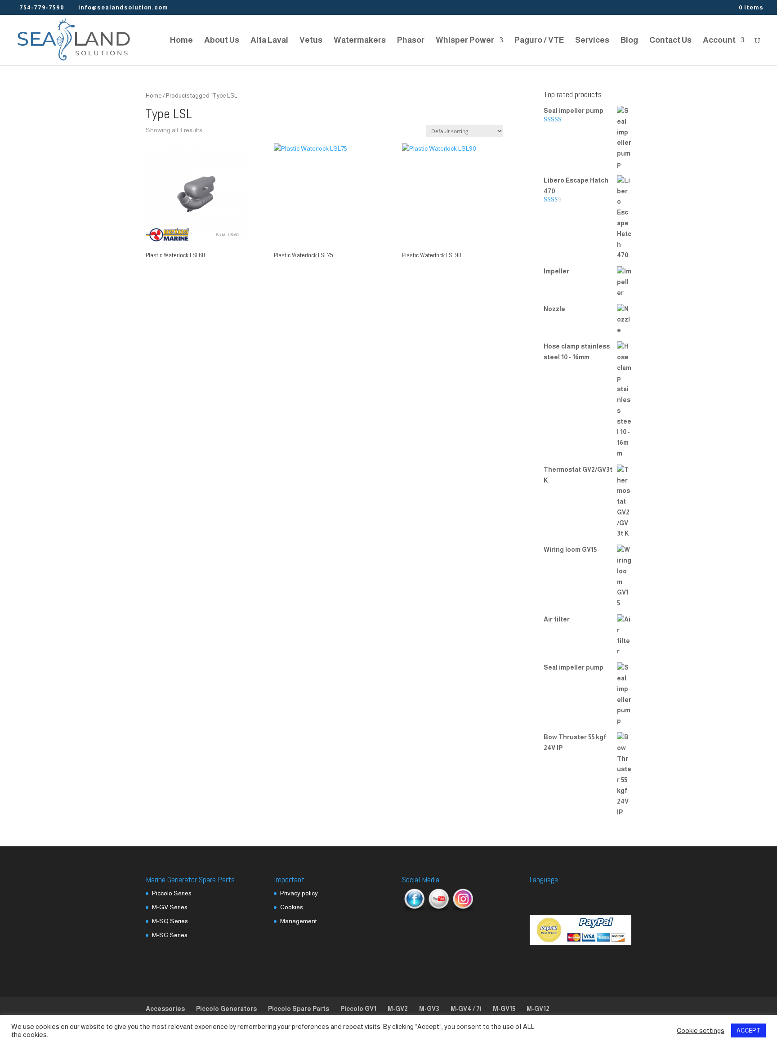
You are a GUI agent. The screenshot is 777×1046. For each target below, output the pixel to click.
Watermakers (360, 41)
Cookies (291, 907)
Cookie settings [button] (700, 1030)
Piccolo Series (172, 893)
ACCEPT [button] (748, 1030)
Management (298, 921)
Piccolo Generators (226, 1008)
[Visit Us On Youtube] (438, 909)
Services (592, 41)
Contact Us (670, 41)
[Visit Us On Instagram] (463, 909)
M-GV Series (170, 907)
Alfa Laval (269, 41)
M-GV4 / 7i (466, 1008)
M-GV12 (538, 1008)
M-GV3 (429, 1008)
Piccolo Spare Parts (298, 1008)
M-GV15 (504, 1008)
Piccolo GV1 (358, 1008)
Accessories (165, 1008)
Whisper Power (465, 41)
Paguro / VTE (539, 41)
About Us (221, 41)
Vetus (310, 41)
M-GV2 (398, 1008)
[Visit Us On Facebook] (414, 909)
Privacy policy (299, 893)
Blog (629, 41)
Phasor (410, 41)
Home (181, 41)
